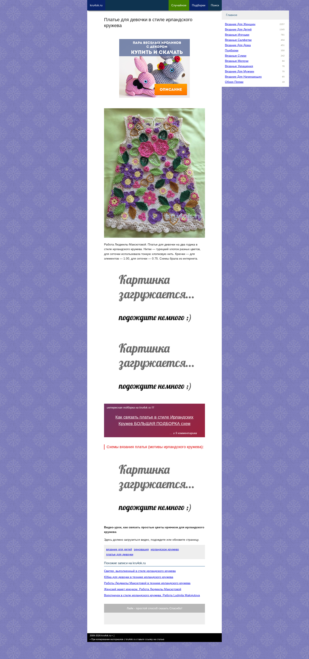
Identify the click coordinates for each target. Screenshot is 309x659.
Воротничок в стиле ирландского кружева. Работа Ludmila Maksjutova (152, 595)
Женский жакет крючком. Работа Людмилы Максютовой (142, 589)
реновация (141, 549)
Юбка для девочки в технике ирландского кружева (138, 577)
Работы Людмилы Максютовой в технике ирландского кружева (147, 583)
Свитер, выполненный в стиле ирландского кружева (140, 571)
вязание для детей (119, 549)
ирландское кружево (165, 549)
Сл (178, 5)
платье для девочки (119, 554)
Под (198, 5)
